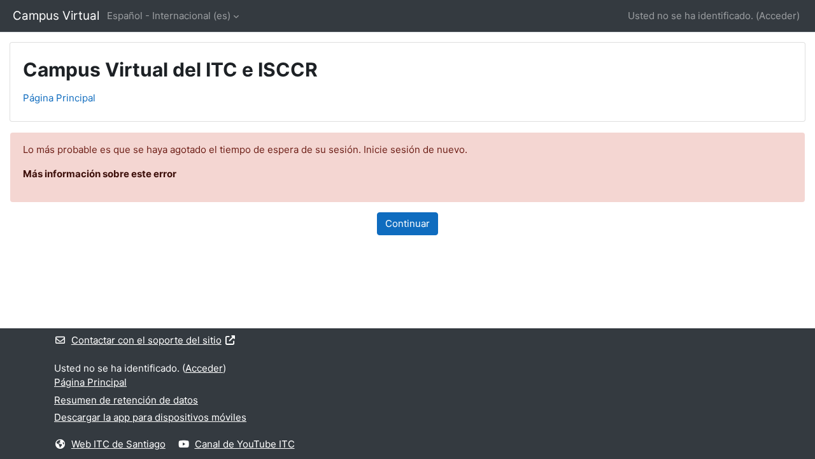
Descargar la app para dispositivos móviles (150, 417)
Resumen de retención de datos (126, 400)
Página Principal (59, 98)
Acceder (778, 16)
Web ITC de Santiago (118, 444)
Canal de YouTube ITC (245, 444)
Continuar (407, 223)
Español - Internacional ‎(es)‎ (168, 16)
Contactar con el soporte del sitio (146, 340)
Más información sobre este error (99, 174)
